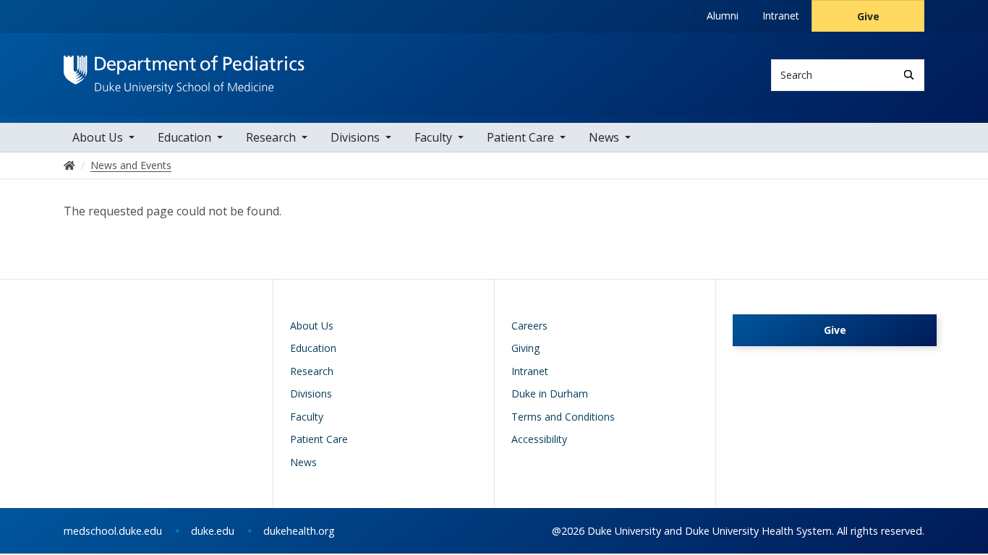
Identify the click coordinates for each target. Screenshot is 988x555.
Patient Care (520, 137)
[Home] (184, 69)
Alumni (722, 15)
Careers (529, 325)
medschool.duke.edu (113, 531)
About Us (97, 137)
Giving (525, 348)
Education (184, 137)
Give (868, 16)
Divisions (355, 137)
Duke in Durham (549, 393)
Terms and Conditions (563, 416)
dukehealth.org (299, 531)
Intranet (780, 15)
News (604, 137)
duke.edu (212, 531)
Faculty (433, 137)
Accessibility (539, 439)
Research (271, 137)
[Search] (908, 74)
